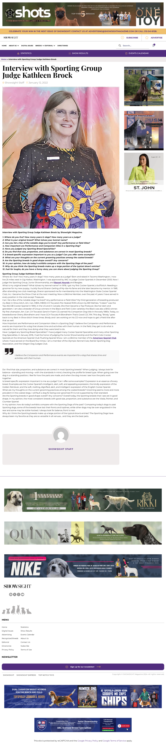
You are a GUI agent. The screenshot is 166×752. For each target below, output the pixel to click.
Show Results (26, 631)
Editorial (5, 642)
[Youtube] (22, 594)
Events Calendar (27, 635)
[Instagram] (18, 594)
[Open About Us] (18, 46)
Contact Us (25, 642)
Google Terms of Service (115, 741)
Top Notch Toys (46, 675)
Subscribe (25, 646)
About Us (25, 638)
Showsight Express (26, 675)
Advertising (7, 635)
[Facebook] (10, 594)
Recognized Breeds (10, 638)
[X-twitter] (14, 594)
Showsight (8, 675)
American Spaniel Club (104, 338)
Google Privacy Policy (88, 741)
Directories (6, 646)
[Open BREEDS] (43, 46)
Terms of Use (26, 650)
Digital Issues (7, 631)
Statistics (25, 627)
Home (4, 59)
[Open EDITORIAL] (54, 46)
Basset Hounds (62, 282)
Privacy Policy (8, 650)
